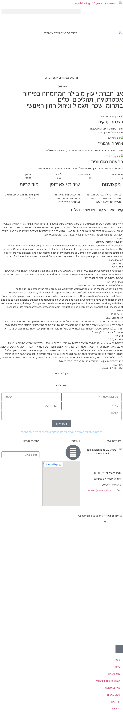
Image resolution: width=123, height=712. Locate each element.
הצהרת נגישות (95, 510)
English (116, 708)
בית (118, 660)
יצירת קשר (114, 701)
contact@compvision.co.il (101, 490)
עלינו (117, 666)
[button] (41, 11)
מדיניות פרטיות (114, 510)
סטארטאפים (113, 694)
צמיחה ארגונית (112, 687)
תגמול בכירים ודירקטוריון (107, 680)
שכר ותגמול (114, 673)
